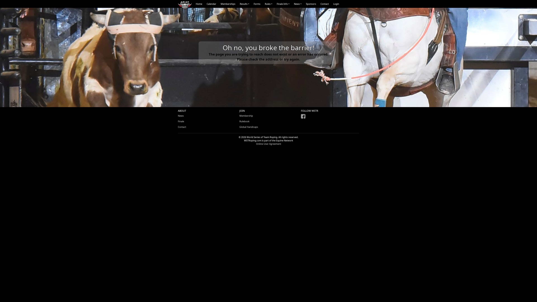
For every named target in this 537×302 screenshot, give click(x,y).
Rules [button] (268, 3)
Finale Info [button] (282, 3)
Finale (181, 121)
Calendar (211, 3)
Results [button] (244, 3)
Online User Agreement (268, 143)
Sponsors (311, 3)
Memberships (228, 3)
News (181, 115)
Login (336, 3)
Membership (246, 115)
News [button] (297, 3)
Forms (257, 3)
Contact (325, 3)
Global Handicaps (248, 126)
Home (199, 3)
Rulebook (244, 121)
